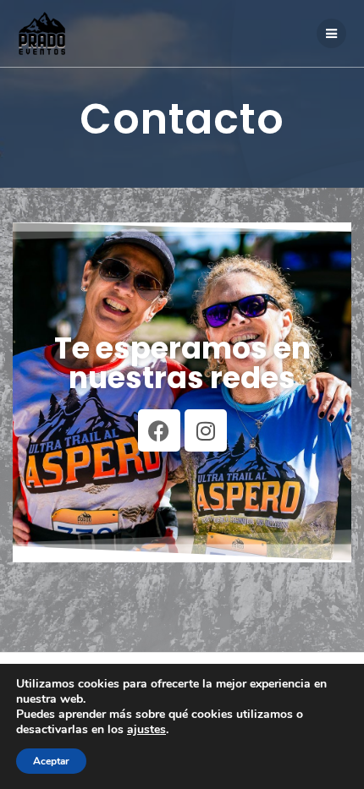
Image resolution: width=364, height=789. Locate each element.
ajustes (146, 729)
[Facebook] (159, 430)
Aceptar (51, 761)
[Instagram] (206, 430)
